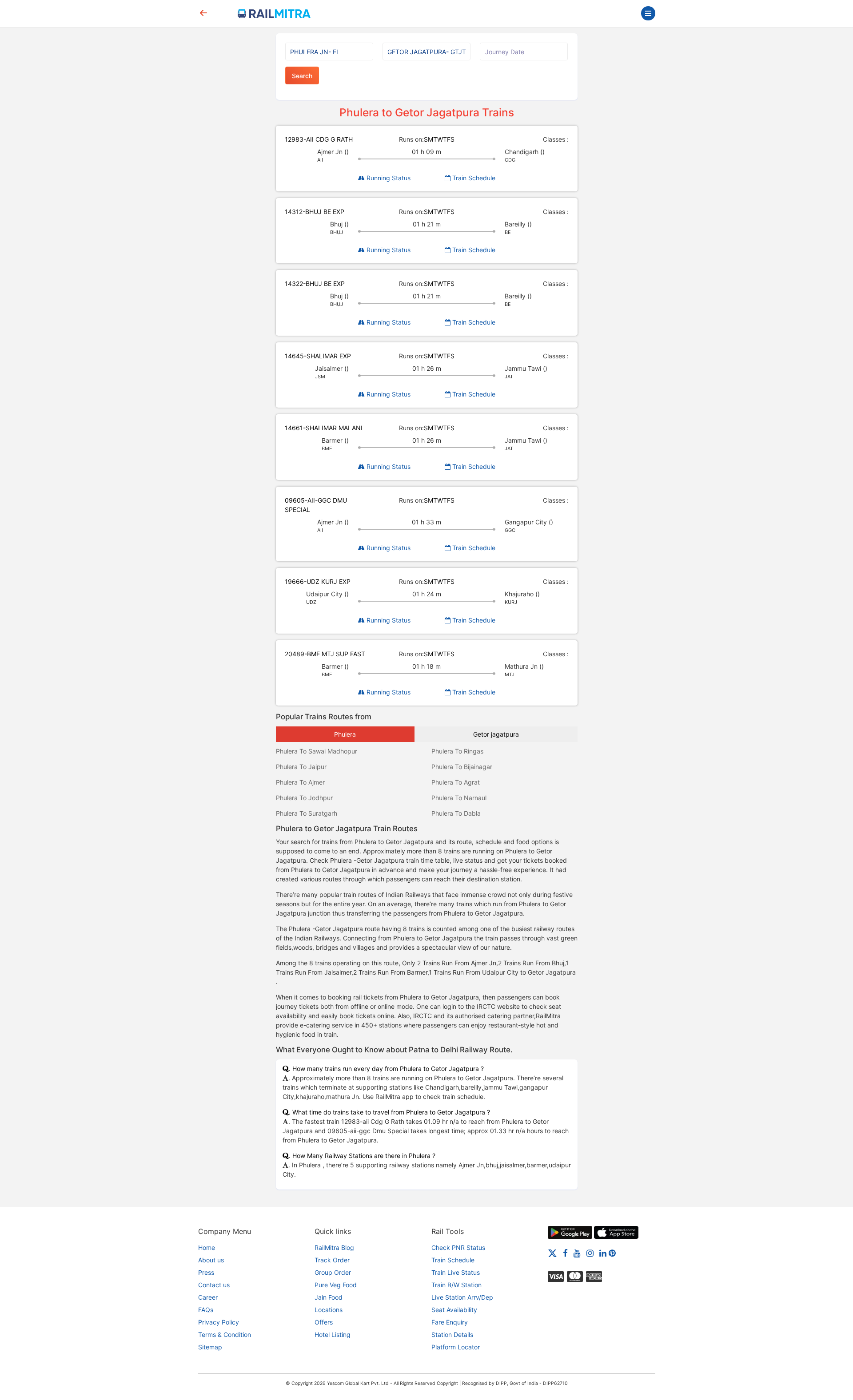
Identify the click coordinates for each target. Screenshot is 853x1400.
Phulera (345, 734)
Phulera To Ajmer (300, 782)
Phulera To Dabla (456, 813)
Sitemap (210, 1347)
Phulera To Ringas (457, 751)
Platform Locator (455, 1347)
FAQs (205, 1309)
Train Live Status (455, 1272)
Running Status (388, 178)
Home (206, 1247)
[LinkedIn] (602, 1253)
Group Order (333, 1272)
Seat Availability (454, 1309)
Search (302, 75)
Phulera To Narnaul (458, 797)
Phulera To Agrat (455, 782)
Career (208, 1297)
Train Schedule (472, 178)
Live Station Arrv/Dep (462, 1297)
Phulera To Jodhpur (304, 797)
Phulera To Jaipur (301, 766)
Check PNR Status (458, 1247)
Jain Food (329, 1297)
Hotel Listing (333, 1334)
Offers (324, 1322)
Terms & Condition (224, 1334)
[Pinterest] (612, 1253)
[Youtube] (577, 1253)
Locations (329, 1309)
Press (206, 1272)
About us (211, 1260)
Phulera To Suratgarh (306, 813)
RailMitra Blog (334, 1247)
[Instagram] (590, 1253)
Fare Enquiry (449, 1322)
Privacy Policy (218, 1322)
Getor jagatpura (496, 734)
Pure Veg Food (336, 1285)
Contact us (214, 1285)
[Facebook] (565, 1253)
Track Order (332, 1260)
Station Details (452, 1334)
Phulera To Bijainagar (461, 766)
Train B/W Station (456, 1285)
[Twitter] (552, 1253)
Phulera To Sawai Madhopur (316, 751)
